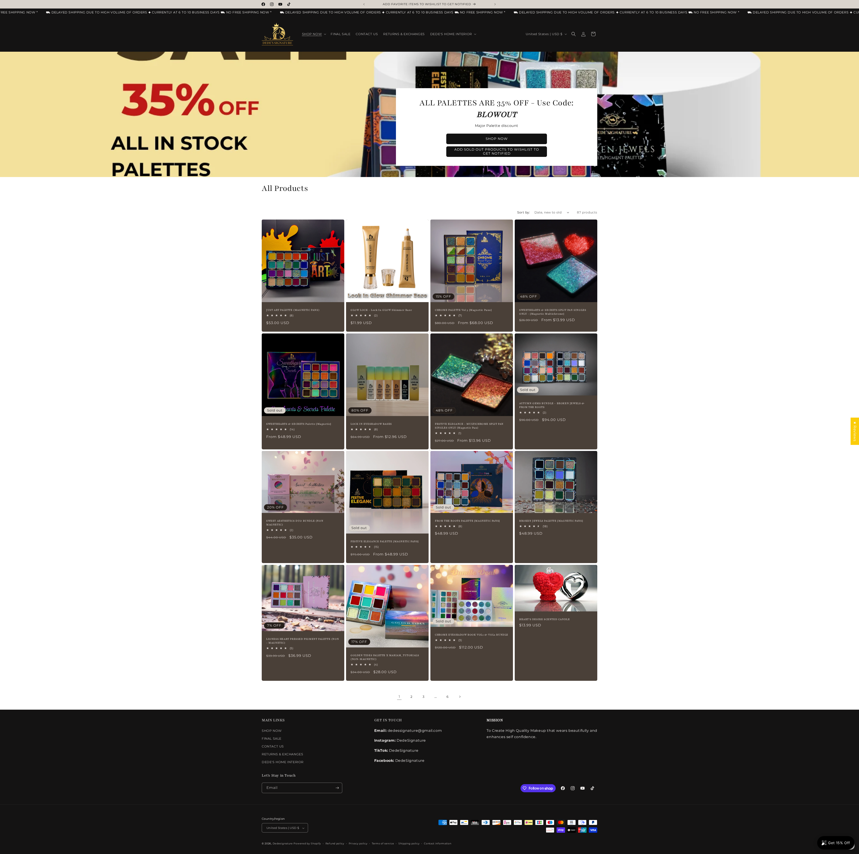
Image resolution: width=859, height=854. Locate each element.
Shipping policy (409, 843)
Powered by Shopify (307, 843)
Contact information (437, 843)
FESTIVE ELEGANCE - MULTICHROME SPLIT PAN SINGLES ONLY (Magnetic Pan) (469, 425)
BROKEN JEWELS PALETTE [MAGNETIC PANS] (551, 521)
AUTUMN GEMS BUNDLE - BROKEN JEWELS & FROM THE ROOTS (552, 405)
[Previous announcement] (364, 4)
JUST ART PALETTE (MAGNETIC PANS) (292, 310)
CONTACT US (273, 746)
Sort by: (523, 212)
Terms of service (383, 843)
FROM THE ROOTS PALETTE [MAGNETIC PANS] (467, 521)
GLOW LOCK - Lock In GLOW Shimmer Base (381, 310)
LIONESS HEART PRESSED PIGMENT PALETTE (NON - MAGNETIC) (302, 641)
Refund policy (334, 843)
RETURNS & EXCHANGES (282, 754)
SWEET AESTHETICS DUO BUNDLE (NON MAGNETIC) (294, 522)
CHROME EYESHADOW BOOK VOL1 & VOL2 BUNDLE (471, 634)
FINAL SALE (271, 739)
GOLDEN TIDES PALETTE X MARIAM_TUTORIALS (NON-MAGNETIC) (385, 657)
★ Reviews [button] (855, 431)
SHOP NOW (272, 731)
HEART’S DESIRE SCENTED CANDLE (544, 619)
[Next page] (460, 697)
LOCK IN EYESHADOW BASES (371, 424)
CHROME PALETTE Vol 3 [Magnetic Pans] (463, 310)
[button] (313, 34)
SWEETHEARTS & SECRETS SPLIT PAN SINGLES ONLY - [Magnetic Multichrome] (552, 312)
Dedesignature (283, 843)
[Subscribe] (337, 788)
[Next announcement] (495, 4)
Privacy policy (358, 843)
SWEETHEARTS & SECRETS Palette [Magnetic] (298, 424)
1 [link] (399, 696)
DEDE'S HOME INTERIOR (283, 762)
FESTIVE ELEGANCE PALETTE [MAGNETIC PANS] (385, 541)
